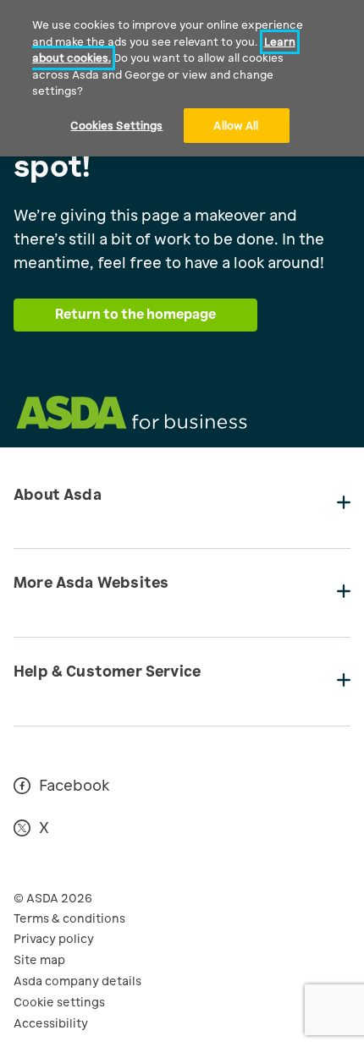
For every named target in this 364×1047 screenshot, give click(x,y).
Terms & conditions (69, 918)
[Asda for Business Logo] (132, 425)
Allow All (235, 126)
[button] (182, 505)
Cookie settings (59, 1002)
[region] (182, 78)
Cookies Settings (116, 126)
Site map (39, 959)
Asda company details (77, 981)
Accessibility (51, 1023)
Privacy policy (54, 938)
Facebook (74, 786)
